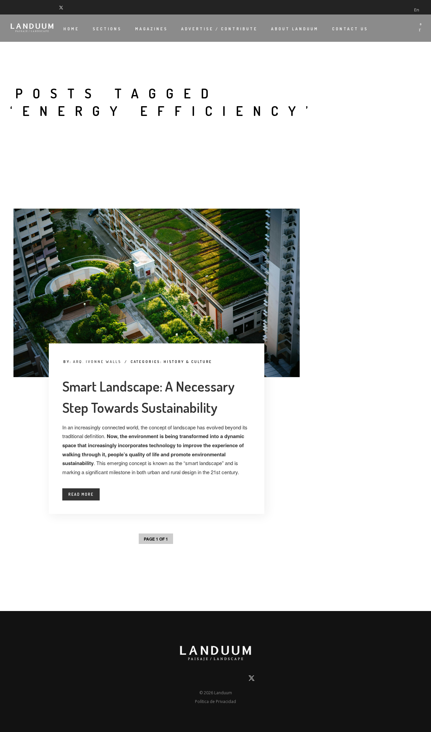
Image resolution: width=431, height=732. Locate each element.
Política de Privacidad (215, 701)
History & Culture (188, 361)
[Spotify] (54, 7)
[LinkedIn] (20, 7)
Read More (81, 494)
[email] (178, 679)
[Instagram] (28, 7)
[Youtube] (37, 7)
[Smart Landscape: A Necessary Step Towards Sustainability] (156, 293)
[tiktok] (45, 7)
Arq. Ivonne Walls (97, 361)
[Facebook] (11, 7)
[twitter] (62, 7)
